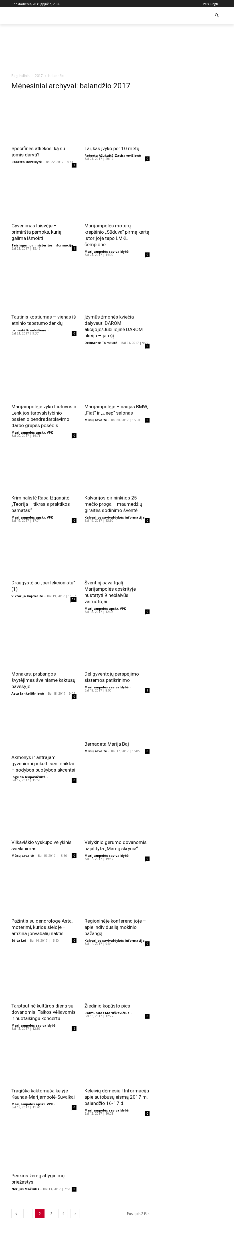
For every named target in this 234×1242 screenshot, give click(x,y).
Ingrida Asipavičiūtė (28, 777)
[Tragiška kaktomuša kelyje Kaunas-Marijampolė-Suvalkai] (43, 1061)
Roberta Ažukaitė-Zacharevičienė (112, 155)
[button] (217, 16)
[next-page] (75, 1213)
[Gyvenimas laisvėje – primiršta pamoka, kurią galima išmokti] (43, 196)
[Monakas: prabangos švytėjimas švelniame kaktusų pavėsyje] (43, 644)
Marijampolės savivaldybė (106, 251)
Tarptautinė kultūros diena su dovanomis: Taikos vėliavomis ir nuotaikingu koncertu (43, 1012)
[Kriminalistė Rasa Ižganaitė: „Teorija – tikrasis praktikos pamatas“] (43, 468)
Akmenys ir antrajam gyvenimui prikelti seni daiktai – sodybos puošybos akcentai (43, 763)
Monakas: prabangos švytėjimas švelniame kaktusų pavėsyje (43, 680)
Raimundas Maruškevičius (106, 1013)
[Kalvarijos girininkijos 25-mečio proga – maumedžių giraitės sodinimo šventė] (117, 468)
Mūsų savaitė (95, 420)
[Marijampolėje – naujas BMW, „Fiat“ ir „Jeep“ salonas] (117, 377)
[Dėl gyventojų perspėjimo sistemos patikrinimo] (117, 644)
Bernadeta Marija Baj (106, 744)
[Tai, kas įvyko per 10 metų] (117, 119)
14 (73, 599)
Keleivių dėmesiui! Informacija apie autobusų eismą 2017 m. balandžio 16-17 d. (116, 1097)
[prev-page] (16, 1213)
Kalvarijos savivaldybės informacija (114, 517)
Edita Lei (18, 940)
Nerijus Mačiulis (25, 1189)
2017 (39, 75)
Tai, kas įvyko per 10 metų (111, 148)
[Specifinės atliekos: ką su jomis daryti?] (43, 119)
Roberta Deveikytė (26, 162)
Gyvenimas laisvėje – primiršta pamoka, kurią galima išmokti (36, 232)
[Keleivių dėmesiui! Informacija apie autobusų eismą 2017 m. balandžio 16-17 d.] (117, 1061)
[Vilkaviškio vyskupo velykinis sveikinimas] (43, 812)
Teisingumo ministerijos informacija (42, 245)
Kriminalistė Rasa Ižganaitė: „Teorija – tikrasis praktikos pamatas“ (40, 504)
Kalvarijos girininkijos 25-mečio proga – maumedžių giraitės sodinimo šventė (113, 504)
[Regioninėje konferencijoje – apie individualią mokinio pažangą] (117, 891)
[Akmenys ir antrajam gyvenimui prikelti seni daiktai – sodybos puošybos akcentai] (43, 727)
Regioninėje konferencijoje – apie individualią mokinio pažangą (115, 927)
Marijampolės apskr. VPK (32, 432)
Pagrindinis (20, 75)
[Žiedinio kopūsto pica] (117, 976)
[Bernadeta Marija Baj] (117, 721)
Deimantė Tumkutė (100, 342)
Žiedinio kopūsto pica (107, 1006)
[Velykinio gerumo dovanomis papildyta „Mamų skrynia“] (117, 812)
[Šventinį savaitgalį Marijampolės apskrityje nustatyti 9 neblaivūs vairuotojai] (117, 553)
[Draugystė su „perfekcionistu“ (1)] (43, 553)
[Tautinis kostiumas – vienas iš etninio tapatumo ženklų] (43, 287)
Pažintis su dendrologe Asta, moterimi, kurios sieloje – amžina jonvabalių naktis (41, 927)
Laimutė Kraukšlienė (28, 330)
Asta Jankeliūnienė (27, 693)
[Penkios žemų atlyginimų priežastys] (43, 1146)
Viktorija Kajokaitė (27, 596)
